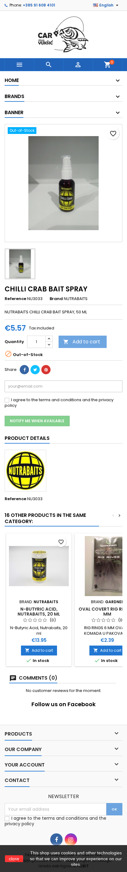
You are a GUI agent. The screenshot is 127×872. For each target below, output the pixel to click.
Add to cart (81, 341)
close (14, 858)
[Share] (24, 369)
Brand (56, 299)
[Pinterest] (46, 369)
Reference (15, 299)
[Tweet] (35, 369)
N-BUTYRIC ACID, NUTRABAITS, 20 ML (39, 611)
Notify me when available (37, 420)
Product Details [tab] (27, 438)
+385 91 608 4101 (39, 5)
